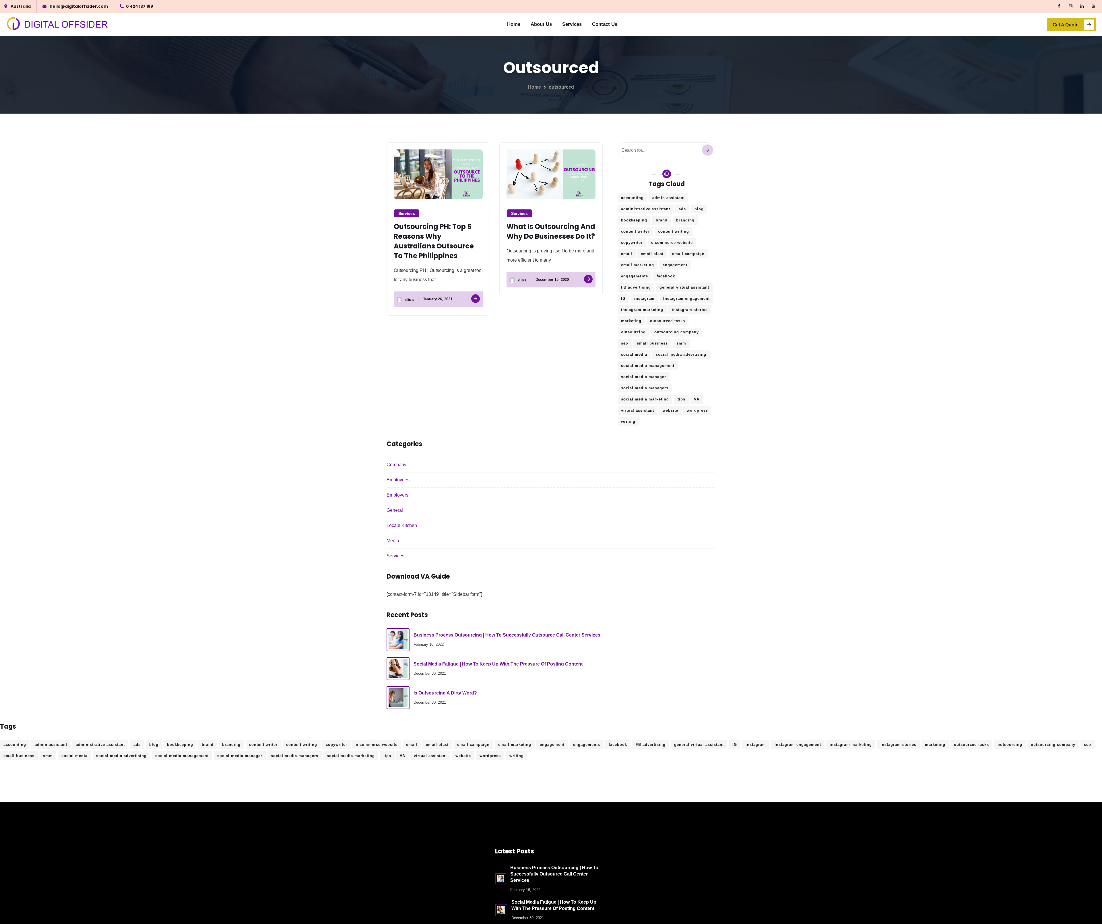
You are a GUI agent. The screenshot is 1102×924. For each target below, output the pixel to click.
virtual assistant (637, 410)
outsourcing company (676, 332)
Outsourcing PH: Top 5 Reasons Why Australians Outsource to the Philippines (434, 241)
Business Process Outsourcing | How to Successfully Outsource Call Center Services (507, 635)
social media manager (643, 377)
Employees (398, 479)
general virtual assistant (684, 287)
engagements (634, 276)
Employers (397, 495)
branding (685, 220)
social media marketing (645, 399)
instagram (644, 298)
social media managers (644, 388)
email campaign (688, 254)
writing (628, 421)
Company (396, 464)
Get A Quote (1065, 24)
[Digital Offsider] (58, 25)
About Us (541, 24)
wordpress (697, 410)
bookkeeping (634, 220)
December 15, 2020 (552, 279)
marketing (631, 321)
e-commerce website (672, 242)
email (626, 254)
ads (682, 209)
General (395, 510)
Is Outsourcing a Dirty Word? (445, 692)
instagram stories (690, 310)
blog (699, 209)
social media (634, 354)
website (670, 410)
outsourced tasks (667, 321)
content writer (635, 231)
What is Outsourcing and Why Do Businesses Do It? (551, 231)
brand (662, 220)
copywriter (632, 242)
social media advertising (681, 354)
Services (572, 24)
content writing (673, 231)
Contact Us (604, 24)
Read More (475, 298)
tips (681, 399)
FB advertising (636, 287)
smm (681, 343)
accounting (632, 198)
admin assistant (668, 198)
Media (393, 540)
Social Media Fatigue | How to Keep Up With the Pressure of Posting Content (498, 664)
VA (696, 399)
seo (624, 343)
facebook (666, 276)
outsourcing (633, 332)
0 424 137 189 (139, 6)
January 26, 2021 (437, 299)
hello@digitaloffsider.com (79, 6)
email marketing (637, 265)
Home (513, 24)
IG (623, 298)
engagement (675, 265)
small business (652, 343)
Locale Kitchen (402, 525)
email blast (652, 254)
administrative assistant (645, 209)
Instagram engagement (686, 298)
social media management (647, 365)
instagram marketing (642, 310)
